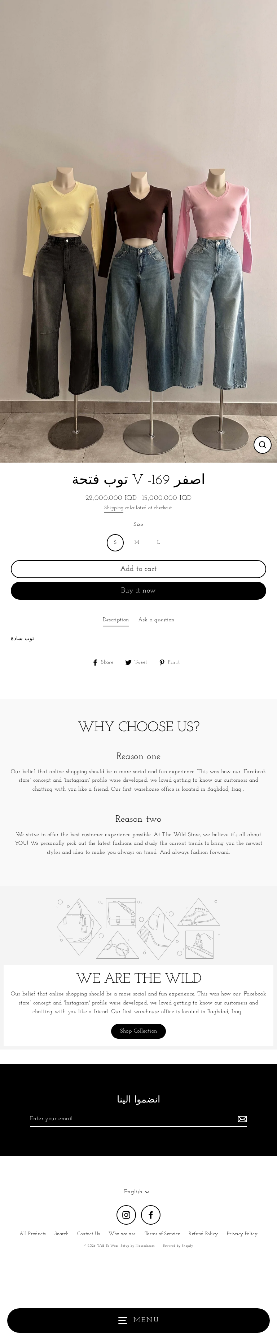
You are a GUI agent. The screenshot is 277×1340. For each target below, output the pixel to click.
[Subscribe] (241, 1119)
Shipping (113, 508)
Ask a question (156, 620)
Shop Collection (138, 1031)
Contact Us (88, 1234)
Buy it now (138, 590)
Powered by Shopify (178, 1245)
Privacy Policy (242, 1234)
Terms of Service (162, 1234)
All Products (32, 1234)
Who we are (122, 1234)
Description (116, 620)
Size (138, 524)
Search (61, 1234)
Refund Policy (203, 1234)
